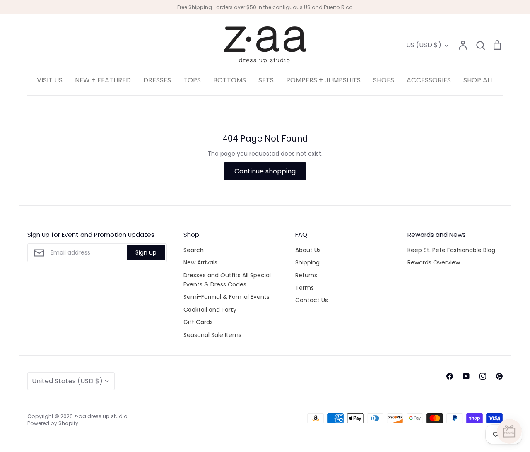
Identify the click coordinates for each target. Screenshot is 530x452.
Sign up (146, 252)
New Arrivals (200, 262)
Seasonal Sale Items (212, 335)
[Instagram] (483, 376)
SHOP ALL (478, 80)
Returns (306, 275)
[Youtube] (466, 376)
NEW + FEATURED (103, 80)
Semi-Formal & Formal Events (226, 297)
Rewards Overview (433, 262)
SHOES (383, 80)
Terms (304, 288)
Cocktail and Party (209, 309)
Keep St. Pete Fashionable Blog (451, 250)
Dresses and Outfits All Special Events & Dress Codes (227, 280)
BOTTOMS (229, 80)
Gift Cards (198, 322)
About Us (308, 250)
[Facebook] (449, 376)
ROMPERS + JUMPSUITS (323, 80)
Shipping (307, 262)
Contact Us (311, 300)
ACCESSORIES (429, 80)
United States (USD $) (67, 381)
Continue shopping (265, 171)
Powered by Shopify (52, 423)
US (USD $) (423, 45)
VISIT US (50, 80)
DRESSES (157, 80)
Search (193, 250)
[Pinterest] (499, 376)
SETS (266, 80)
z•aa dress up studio (101, 416)
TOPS (192, 80)
